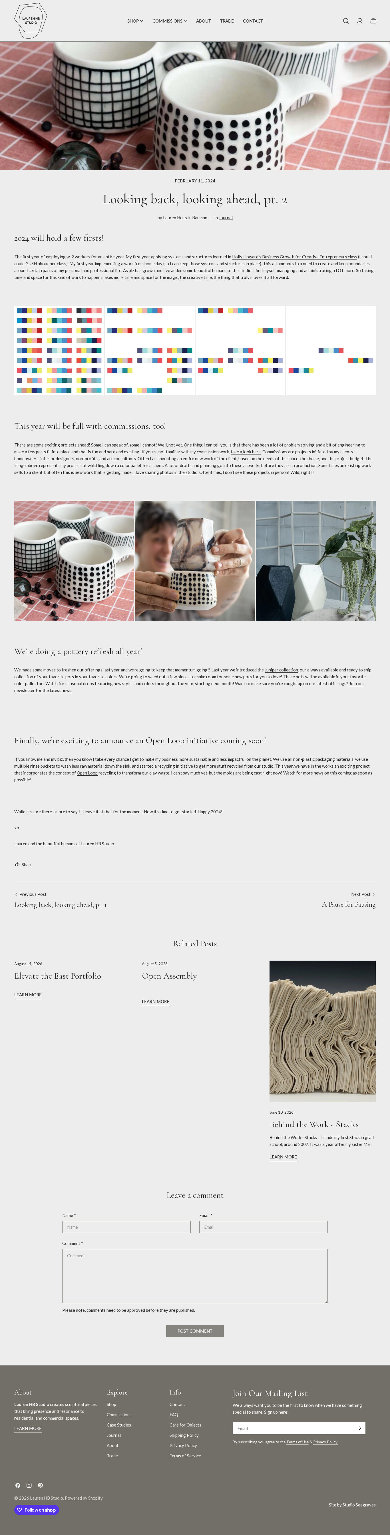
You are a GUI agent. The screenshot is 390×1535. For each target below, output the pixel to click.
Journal (226, 217)
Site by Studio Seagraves (352, 1504)
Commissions (119, 1414)
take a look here (246, 451)
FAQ (174, 1414)
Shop (111, 1404)
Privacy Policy (183, 1445)
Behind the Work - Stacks (314, 1124)
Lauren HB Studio (46, 1497)
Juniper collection (281, 669)
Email (205, 1215)
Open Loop (87, 772)
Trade (112, 1455)
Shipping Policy (184, 1435)
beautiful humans (210, 270)
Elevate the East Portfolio (57, 976)
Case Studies (119, 1424)
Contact (177, 1404)
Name (69, 1215)
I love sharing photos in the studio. (165, 472)
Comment (72, 1243)
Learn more (28, 994)
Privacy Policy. (325, 1442)
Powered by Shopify (84, 1497)
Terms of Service (185, 1455)
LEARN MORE (28, 1428)
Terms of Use (297, 1442)
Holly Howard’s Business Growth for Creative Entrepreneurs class (294, 256)
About (112, 1445)
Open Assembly (169, 976)
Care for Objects (185, 1424)
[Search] (346, 21)
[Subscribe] (360, 1428)
